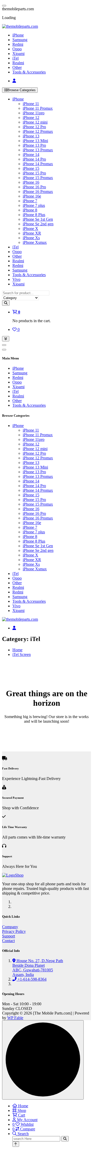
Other (17, 67)
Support (8, 936)
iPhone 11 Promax (38, 108)
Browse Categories (21, 90)
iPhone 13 (31, 136)
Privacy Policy (14, 931)
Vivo (16, 279)
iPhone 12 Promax (38, 131)
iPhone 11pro (33, 113)
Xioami (18, 53)
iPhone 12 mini (35, 122)
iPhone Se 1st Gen (38, 219)
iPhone (18, 35)
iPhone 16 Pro (34, 187)
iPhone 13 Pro (34, 145)
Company (10, 927)
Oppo (17, 49)
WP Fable (15, 1018)
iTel (15, 58)
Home (17, 650)
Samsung (19, 40)
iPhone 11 (31, 103)
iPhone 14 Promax (38, 164)
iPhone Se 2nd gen (38, 224)
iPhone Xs (31, 238)
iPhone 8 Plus (34, 214)
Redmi (17, 44)
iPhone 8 (30, 210)
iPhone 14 (31, 154)
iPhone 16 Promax (38, 191)
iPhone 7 (30, 201)
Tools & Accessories (29, 72)
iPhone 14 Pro (34, 159)
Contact (8, 940)
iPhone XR (32, 233)
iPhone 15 (31, 168)
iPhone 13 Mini (35, 140)
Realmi (18, 63)
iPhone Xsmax (35, 242)
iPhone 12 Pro (34, 127)
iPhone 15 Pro (34, 173)
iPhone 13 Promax (38, 150)
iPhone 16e (32, 196)
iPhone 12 (31, 117)
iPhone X (30, 228)
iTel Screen (21, 654)
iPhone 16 (31, 182)
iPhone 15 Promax (38, 177)
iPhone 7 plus (34, 205)
